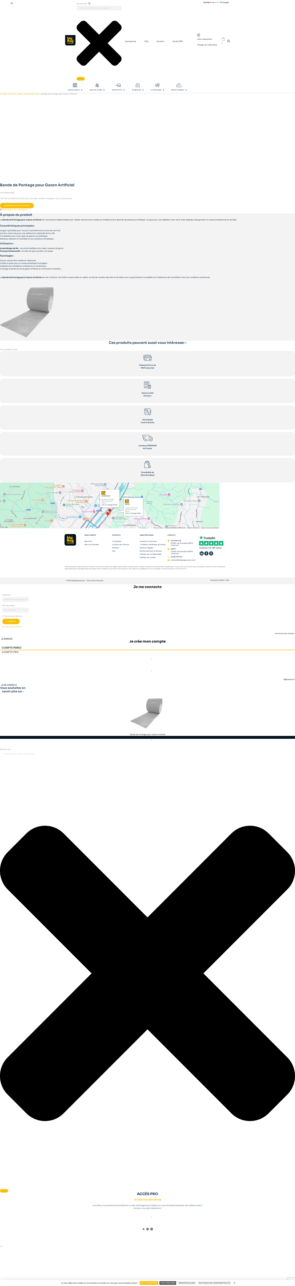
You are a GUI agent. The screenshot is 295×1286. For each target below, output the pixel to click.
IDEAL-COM (224, 580)
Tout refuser (168, 1283)
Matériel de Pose (31, 94)
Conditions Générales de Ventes (153, 544)
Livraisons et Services (148, 541)
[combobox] (147, 753)
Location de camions (120, 544)
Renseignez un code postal (17, 206)
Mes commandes (91, 544)
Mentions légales (146, 548)
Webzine (115, 548)
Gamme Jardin (15, 94)
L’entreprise (116, 541)
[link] (211, 542)
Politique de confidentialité (150, 554)
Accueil (3, 94)
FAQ (113, 551)
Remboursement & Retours (151, 551)
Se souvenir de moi (13, 616)
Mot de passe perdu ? (12, 626)
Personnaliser (187, 1283)
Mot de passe (8, 605)
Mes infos (88, 541)
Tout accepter (149, 1283)
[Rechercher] (4, 1191)
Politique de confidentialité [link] (214, 1283)
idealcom (6, 595)
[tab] (147, 648)
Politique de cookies (148, 557)
